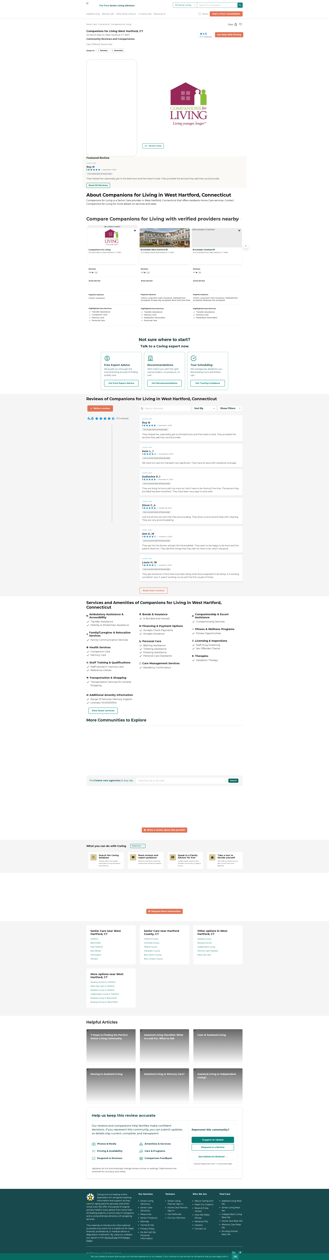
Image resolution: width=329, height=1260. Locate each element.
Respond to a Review (213, 1147)
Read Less (136, 846)
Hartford (94, 939)
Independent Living (206, 947)
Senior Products (148, 1218)
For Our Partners (176, 1218)
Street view (155, 146)
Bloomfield (95, 943)
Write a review (102, 408)
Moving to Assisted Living (106, 1074)
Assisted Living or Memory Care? (164, 1074)
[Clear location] (225, 781)
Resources (145, 1214)
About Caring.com (204, 1201)
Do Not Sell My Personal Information (148, 1235)
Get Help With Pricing (229, 34)
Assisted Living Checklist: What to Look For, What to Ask (163, 1037)
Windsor (94, 959)
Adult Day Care (204, 955)
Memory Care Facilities (207, 951)
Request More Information (166, 911)
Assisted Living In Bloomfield (103, 998)
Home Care (91, 163)
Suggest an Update (213, 1140)
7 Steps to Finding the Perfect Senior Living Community (109, 1037)
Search (233, 780)
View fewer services (103, 710)
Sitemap (144, 1221)
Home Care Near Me (232, 1221)
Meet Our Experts (204, 1204)
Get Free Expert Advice (121, 383)
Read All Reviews (98, 185)
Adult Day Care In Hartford (102, 986)
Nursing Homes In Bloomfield (103, 1002)
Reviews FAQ (201, 1221)
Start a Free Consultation (226, 14)
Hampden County (152, 951)
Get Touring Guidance (207, 383)
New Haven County (153, 955)
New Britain (95, 951)
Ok (235, 1256)
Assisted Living (204, 939)
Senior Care (91, 24)
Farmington (95, 955)
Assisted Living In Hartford (102, 990)
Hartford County (151, 939)
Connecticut (103, 24)
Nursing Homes (204, 943)
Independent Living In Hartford (104, 994)
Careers (199, 1225)
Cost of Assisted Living (212, 1035)
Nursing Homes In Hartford (102, 982)
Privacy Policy (147, 1228)
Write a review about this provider (166, 830)
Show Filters (227, 408)
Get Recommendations (164, 383)
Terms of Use (111, 1237)
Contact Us (200, 1228)
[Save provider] (240, 24)
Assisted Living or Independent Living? (217, 1076)
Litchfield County (151, 943)
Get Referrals (174, 1214)
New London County (153, 959)
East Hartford (96, 947)
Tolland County (150, 947)
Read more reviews (153, 590)
